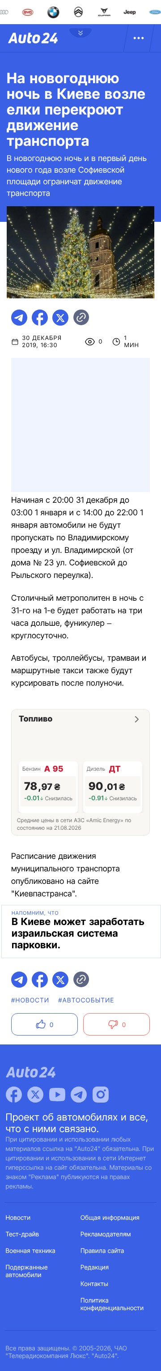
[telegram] (19, 318)
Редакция (94, 1267)
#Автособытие (86, 1000)
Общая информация (110, 1218)
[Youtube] (57, 1095)
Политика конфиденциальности (112, 1304)
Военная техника (31, 1251)
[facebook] (40, 318)
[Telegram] (79, 1095)
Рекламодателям (105, 1234)
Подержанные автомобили (27, 1271)
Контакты (94, 1284)
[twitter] (60, 318)
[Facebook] (14, 1095)
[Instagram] (101, 1095)
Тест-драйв (22, 1234)
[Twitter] (35, 1095)
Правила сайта (102, 1251)
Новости (18, 1218)
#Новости (30, 1000)
